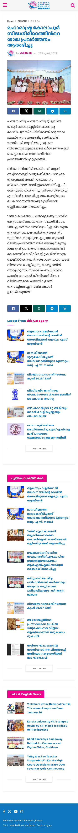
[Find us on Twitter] (9, 811)
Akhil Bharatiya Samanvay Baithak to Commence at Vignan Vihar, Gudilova (45, 743)
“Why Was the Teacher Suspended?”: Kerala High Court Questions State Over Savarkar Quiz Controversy (46, 762)
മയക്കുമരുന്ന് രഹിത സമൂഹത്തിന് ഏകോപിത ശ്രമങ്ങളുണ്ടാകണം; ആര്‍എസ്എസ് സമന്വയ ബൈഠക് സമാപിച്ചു (45, 561)
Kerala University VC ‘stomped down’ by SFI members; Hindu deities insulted (47, 725)
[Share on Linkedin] (65, 111)
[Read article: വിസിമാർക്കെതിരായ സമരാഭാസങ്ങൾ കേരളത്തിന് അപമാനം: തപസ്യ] (15, 394)
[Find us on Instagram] (21, 811)
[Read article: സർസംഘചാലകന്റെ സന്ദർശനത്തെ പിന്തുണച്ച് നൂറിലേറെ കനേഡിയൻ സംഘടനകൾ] (15, 649)
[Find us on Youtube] (15, 811)
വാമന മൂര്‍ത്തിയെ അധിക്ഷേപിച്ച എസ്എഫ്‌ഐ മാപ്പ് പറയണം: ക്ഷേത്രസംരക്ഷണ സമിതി (48, 431)
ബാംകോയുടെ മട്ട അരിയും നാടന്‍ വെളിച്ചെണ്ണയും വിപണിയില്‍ (47, 412)
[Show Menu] (5, 5)
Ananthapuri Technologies (37, 825)
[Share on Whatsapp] (39, 111)
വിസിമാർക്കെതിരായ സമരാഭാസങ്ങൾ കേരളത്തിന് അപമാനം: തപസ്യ (49, 394)
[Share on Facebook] (13, 111)
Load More (39, 448)
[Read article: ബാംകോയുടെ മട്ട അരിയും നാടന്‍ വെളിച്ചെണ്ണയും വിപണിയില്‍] (15, 412)
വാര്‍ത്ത (22, 21)
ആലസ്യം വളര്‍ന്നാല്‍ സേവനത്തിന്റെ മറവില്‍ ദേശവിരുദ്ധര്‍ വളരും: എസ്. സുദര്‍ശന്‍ (47, 337)
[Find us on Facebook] (4, 811)
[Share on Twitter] (26, 111)
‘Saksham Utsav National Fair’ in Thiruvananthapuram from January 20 (49, 708)
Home (10, 21)
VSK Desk (26, 53)
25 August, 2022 (47, 53)
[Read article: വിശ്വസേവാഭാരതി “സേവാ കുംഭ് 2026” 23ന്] (15, 378)
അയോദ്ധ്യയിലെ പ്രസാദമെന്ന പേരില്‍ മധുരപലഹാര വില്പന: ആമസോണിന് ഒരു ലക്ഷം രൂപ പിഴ (46, 628)
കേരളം (35, 21)
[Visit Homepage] (39, 5)
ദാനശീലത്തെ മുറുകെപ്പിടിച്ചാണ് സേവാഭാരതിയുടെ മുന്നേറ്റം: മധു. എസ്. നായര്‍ (48, 359)
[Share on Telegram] (52, 111)
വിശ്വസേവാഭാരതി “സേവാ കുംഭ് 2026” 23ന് (46, 376)
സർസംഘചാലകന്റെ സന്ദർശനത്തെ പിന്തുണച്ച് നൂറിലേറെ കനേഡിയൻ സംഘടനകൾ (46, 651)
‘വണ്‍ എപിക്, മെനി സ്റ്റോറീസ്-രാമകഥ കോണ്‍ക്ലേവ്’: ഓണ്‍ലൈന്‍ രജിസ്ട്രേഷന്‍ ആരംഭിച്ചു (47, 537)
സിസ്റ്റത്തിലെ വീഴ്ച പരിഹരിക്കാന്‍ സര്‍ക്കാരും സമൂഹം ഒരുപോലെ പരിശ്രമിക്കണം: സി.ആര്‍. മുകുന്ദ (46, 586)
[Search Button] (73, 5)
